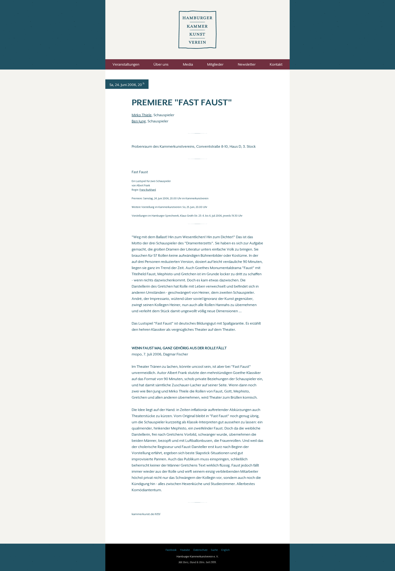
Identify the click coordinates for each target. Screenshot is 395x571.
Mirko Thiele (142, 115)
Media (188, 64)
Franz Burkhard (147, 189)
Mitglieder (215, 64)
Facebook (171, 550)
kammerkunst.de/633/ (146, 514)
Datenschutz (200, 550)
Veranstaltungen (126, 64)
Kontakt (276, 64)
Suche (214, 550)
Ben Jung (139, 121)
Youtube (185, 550)
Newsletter (247, 64)
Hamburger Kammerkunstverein (197, 29)
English (225, 550)
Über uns (160, 64)
